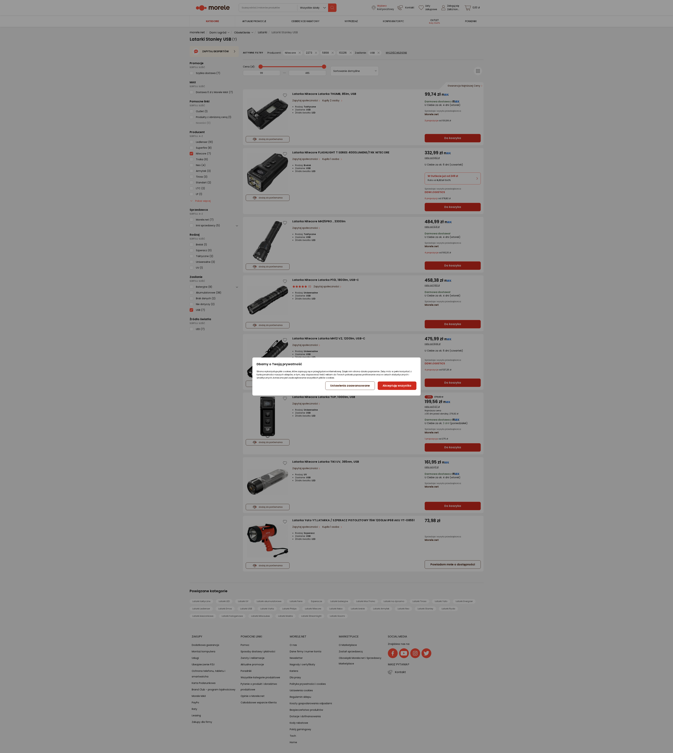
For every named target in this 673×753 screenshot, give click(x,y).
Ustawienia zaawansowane (350, 386)
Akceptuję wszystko (397, 386)
